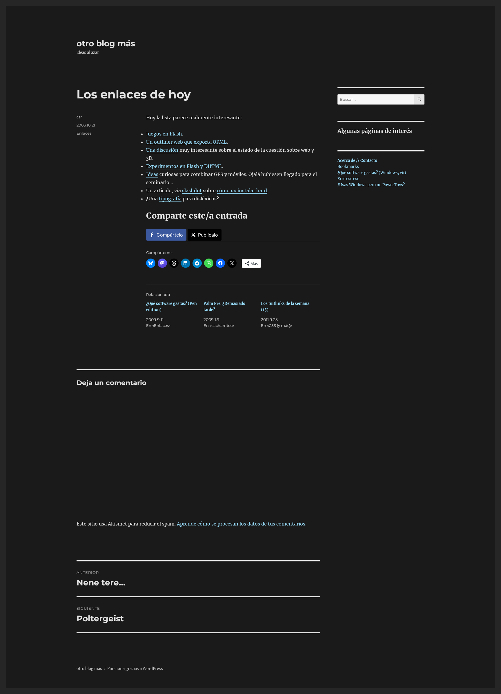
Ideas (152, 174)
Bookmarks (348, 166)
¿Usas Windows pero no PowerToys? (371, 184)
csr (79, 117)
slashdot (192, 190)
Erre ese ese (348, 178)
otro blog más (106, 43)
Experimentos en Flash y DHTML (184, 166)
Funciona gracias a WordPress (135, 668)
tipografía (170, 199)
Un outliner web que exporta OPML (186, 142)
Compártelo (170, 235)
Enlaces (84, 133)
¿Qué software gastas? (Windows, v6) (371, 172)
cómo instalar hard (242, 190)
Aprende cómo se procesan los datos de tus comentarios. (241, 524)
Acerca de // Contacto (357, 160)
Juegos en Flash (164, 134)
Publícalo (208, 235)
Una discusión (162, 150)
